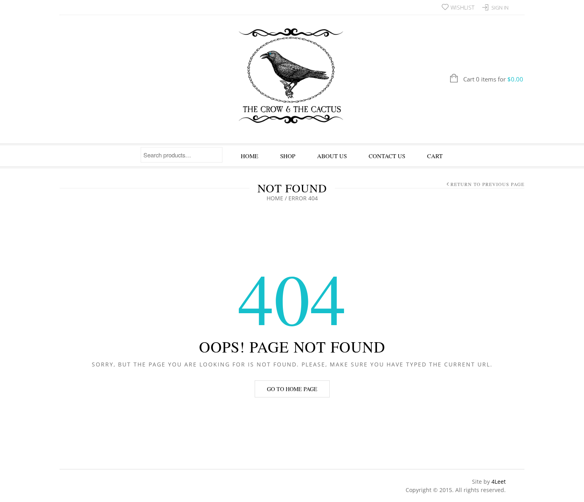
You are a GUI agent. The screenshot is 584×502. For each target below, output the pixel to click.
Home (249, 156)
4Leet (498, 481)
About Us (332, 156)
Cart (435, 156)
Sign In (500, 7)
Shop (287, 156)
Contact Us (387, 156)
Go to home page (292, 389)
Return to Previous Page (487, 184)
